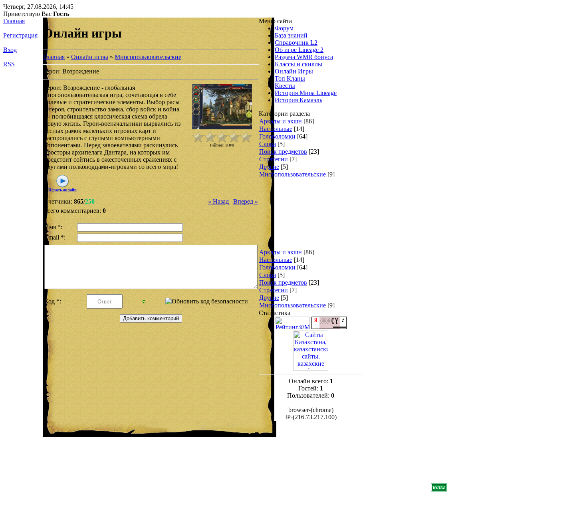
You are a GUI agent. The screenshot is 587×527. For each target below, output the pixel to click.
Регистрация (20, 35)
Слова (267, 144)
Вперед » (245, 201)
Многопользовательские (148, 56)
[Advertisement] (291, 218)
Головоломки (277, 136)
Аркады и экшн (280, 121)
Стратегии (273, 159)
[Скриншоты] (222, 106)
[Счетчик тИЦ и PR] (329, 326)
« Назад (218, 201)
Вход (10, 49)
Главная (14, 21)
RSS (9, 64)
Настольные (275, 128)
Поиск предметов (283, 151)
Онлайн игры (89, 56)
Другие (269, 166)
